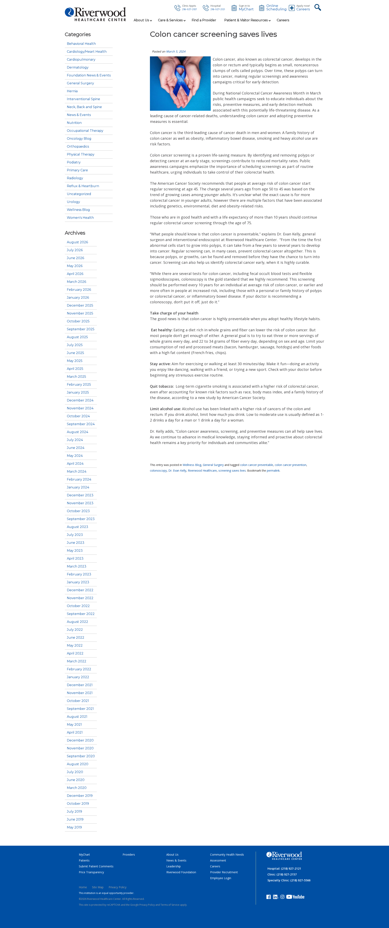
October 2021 (78, 701)
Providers (129, 854)
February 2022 (79, 669)
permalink (273, 470)
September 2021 (80, 709)
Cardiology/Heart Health (87, 52)
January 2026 (78, 297)
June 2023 (75, 543)
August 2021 (77, 717)
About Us (172, 854)
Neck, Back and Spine (84, 107)
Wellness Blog (192, 465)
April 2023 (75, 558)
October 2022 (78, 606)
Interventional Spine (83, 99)
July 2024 (75, 440)
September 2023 (81, 519)
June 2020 (75, 780)
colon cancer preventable (256, 465)
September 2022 (81, 614)
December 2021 (80, 685)
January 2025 (78, 392)
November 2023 (80, 503)
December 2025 (80, 305)
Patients (84, 860)
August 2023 (77, 527)
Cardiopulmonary (81, 59)
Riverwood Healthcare (202, 470)
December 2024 (80, 400)
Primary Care (77, 170)
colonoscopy (158, 470)
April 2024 (75, 464)
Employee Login (220, 878)
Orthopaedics (78, 146)
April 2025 (75, 369)
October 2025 (78, 321)
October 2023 (78, 511)
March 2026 (76, 282)
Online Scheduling (276, 7)
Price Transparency (91, 872)
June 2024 (75, 448)
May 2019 (74, 827)
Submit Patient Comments (96, 866)
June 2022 (75, 637)
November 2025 (80, 313)
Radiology (75, 178)
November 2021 (80, 693)
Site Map (98, 887)
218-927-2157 (189, 9)
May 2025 (74, 361)
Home (83, 887)
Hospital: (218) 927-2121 (284, 868)
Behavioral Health (81, 44)
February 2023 (79, 574)
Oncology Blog (79, 139)
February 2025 (79, 384)
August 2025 (77, 337)
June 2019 (75, 819)
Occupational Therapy (85, 131)
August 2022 (77, 622)
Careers (303, 9)
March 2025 (76, 377)
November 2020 (80, 748)
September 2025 (80, 329)
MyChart (246, 9)
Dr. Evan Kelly (177, 470)
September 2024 (81, 424)
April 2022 (75, 653)
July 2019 (74, 811)
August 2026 (77, 242)
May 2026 (74, 266)
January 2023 (78, 582)
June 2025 (75, 353)
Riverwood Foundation (181, 872)
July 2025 (75, 345)
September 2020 (81, 756)
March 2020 (77, 788)
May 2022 (75, 645)
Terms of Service (170, 905)
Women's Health (80, 218)
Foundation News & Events (89, 75)
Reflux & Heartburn (83, 186)
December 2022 (80, 590)
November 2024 (80, 408)
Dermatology (78, 67)
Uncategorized (79, 194)
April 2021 (75, 732)
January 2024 (78, 487)
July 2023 (75, 535)
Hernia (72, 91)
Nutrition (74, 123)
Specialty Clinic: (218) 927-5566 (288, 880)
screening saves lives (232, 470)
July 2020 (75, 772)
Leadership (173, 866)
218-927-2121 (218, 9)
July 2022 (75, 630)
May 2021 (74, 724)
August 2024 (77, 432)
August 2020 (77, 764)
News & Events (79, 115)
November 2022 (80, 598)
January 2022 (78, 677)
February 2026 (79, 290)
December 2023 (80, 495)
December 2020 (80, 740)
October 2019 (78, 804)
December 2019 (80, 796)
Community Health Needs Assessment (227, 857)
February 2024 (79, 479)
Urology (73, 202)
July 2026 (75, 250)
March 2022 (76, 661)
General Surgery (213, 465)
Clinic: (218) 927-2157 (282, 874)
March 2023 (76, 566)
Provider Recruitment (224, 872)
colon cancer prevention (290, 465)
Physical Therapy (80, 154)
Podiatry (74, 162)
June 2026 (75, 258)
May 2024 (75, 456)
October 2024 (78, 416)
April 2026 (75, 274)
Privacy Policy (117, 887)
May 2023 (75, 551)
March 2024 (76, 471)
